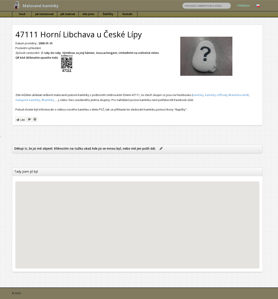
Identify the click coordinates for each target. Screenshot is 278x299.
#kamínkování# (238, 95)
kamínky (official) (216, 95)
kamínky (198, 95)
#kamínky (47, 100)
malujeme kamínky (27, 100)
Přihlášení (244, 5)
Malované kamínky (41, 5)
